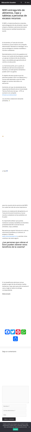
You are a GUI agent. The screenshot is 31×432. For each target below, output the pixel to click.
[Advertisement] (15, 119)
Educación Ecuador (9, 2)
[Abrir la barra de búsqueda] (21, 2)
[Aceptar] (29, 427)
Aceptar (15, 429)
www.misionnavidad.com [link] (9, 236)
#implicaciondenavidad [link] (9, 95)
